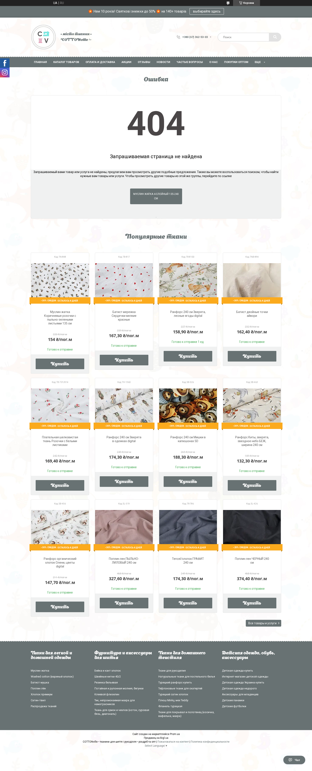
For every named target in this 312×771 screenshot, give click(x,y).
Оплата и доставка (100, 62)
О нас (213, 62)
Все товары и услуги (262, 623)
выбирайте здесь (207, 11)
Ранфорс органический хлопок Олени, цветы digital (60, 562)
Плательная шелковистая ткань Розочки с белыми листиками (60, 441)
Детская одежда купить (237, 670)
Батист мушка (40, 682)
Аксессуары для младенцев (240, 694)
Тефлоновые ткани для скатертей (180, 688)
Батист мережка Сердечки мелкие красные (124, 315)
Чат (297, 760)
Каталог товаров (66, 62)
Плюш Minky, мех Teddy (173, 700)
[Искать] (275, 37)
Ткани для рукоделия (172, 670)
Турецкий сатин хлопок (173, 694)
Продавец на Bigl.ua (156, 737)
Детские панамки (233, 700)
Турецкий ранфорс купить (175, 682)
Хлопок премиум (41, 694)
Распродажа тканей (43, 706)
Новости (163, 62)
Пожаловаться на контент (173, 741)
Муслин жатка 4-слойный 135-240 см (156, 196)
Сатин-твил (38, 700)
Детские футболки (234, 706)
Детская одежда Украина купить (243, 682)
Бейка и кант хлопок (107, 670)
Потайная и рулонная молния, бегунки (118, 688)
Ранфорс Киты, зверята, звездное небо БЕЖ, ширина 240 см (252, 441)
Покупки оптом (236, 62)
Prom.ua (175, 734)
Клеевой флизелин (106, 694)
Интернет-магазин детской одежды (245, 676)
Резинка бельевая (106, 682)
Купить (60, 364)
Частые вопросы (190, 62)
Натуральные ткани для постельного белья (186, 676)
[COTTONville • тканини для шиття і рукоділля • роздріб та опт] (43, 37)
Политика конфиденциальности (210, 741)
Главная (40, 62)
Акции (126, 62)
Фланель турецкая (170, 706)
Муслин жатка (40, 670)
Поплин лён (38, 688)
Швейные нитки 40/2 (107, 676)
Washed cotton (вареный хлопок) (52, 676)
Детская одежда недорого (239, 688)
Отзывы (144, 62)
